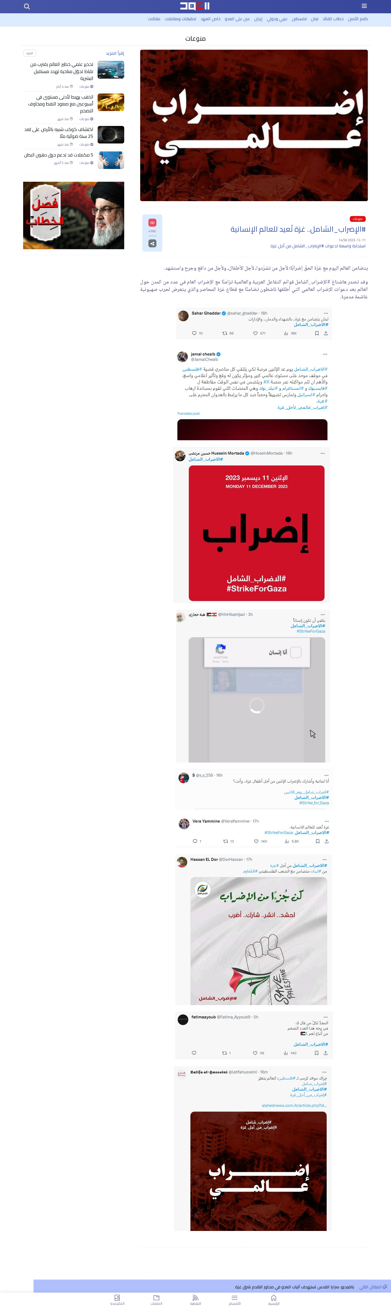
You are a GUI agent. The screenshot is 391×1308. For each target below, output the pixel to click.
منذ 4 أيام (63, 86)
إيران (258, 18)
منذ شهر (64, 119)
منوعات (195, 38)
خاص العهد (211, 18)
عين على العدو (237, 18)
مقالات (154, 18)
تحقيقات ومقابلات (180, 18)
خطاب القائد (333, 18)
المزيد (29, 53)
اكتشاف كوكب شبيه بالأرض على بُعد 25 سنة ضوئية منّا (58, 133)
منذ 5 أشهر (62, 162)
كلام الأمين (358, 18)
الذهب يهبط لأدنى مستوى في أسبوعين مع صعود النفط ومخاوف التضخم (60, 104)
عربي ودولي (277, 18)
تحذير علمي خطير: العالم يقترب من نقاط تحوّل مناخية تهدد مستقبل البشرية (61, 71)
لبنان (314, 18)
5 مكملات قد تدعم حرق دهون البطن (58, 154)
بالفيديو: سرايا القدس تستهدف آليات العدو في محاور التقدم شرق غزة (294, 1287)
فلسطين (299, 18)
